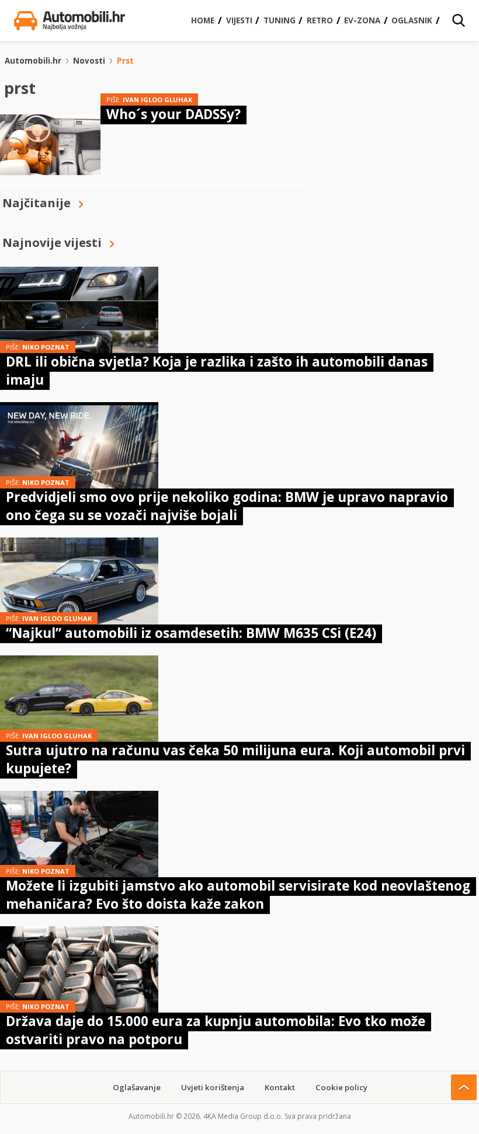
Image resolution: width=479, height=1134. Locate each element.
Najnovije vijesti (52, 242)
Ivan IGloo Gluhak (157, 99)
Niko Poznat (46, 347)
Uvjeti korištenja (212, 1087)
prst (125, 60)
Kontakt (280, 1087)
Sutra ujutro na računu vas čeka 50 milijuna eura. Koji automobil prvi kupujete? (235, 759)
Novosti (89, 60)
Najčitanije (36, 203)
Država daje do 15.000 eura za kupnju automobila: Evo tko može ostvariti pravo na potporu (215, 1030)
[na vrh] (464, 1087)
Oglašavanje (137, 1087)
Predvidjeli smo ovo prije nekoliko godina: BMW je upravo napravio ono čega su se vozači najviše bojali (227, 506)
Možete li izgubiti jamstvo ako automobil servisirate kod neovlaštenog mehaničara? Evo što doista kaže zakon (238, 894)
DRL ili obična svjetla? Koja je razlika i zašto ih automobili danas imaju (217, 370)
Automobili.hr (33, 60)
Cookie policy (341, 1087)
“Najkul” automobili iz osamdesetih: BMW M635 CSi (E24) (191, 633)
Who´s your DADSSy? (173, 114)
